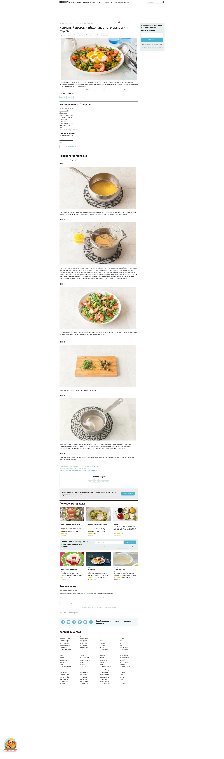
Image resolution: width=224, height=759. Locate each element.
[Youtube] (85, 622)
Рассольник (102, 642)
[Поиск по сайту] (153, 2)
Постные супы (103, 676)
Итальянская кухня (64, 676)
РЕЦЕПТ (89, 567)
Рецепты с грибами (64, 642)
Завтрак (70, 97)
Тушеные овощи (124, 647)
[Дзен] (91, 622)
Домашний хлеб (103, 660)
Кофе (121, 676)
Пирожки (101, 662)
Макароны (122, 664)
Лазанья (122, 660)
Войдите (88, 593)
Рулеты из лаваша (84, 657)
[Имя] (78, 597)
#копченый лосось (92, 470)
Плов (121, 640)
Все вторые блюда (125, 649)
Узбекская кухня (63, 679)
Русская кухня (63, 672)
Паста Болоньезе (124, 657)
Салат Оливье (83, 640)
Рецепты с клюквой (64, 645)
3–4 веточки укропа (65, 117)
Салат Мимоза (83, 645)
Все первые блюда (104, 649)
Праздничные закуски (86, 660)
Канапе (81, 659)
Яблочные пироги (64, 643)
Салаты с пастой (124, 662)
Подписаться (130, 542)
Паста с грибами (124, 659)
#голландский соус (77, 470)
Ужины (61, 664)
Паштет (81, 662)
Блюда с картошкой (64, 640)
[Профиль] (163, 2)
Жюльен (82, 655)
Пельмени (122, 642)
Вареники (122, 643)
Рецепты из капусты (64, 638)
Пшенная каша (84, 679)
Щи (100, 638)
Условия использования (122, 548)
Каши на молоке (84, 681)
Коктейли (122, 672)
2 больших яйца (64, 111)
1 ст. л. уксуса (63, 121)
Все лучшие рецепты (65, 666)
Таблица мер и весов (72, 146)
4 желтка (62, 138)
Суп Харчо (102, 647)
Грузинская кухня (64, 674)
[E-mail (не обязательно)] (118, 597)
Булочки (101, 657)
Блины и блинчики (64, 659)
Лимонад (122, 677)
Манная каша (83, 677)
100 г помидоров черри (66, 115)
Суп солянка (102, 645)
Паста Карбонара (124, 655)
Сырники (61, 657)
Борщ (101, 640)
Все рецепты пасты (125, 666)
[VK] (68, 622)
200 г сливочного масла (66, 136)
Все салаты (82, 649)
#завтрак (61, 470)
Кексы (101, 659)
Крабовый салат (84, 647)
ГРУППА (62, 522)
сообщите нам (94, 466)
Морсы (121, 674)
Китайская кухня (64, 677)
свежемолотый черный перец (68, 130)
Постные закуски (104, 674)
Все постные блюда (104, 683)
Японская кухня (63, 681)
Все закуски (83, 666)
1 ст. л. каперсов (64, 119)
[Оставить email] (109, 542)
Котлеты (122, 638)
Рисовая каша (83, 676)
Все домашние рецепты (65, 649)
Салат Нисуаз (83, 643)
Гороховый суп (103, 643)
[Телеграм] (63, 622)
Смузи (121, 681)
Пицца (61, 655)
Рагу (121, 645)
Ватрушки (102, 655)
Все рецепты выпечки (105, 666)
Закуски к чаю (83, 664)
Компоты (122, 679)
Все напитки (123, 683)
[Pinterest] (80, 622)
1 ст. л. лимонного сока (66, 123)
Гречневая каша (84, 672)
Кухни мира (62, 683)
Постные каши (103, 679)
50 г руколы (63, 113)
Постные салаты (103, 672)
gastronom (123, 22)
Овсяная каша (83, 674)
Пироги (101, 664)
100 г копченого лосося (66, 109)
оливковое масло (64, 125)
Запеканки (62, 662)
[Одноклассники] (74, 622)
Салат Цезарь (83, 642)
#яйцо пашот (68, 470)
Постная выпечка (104, 677)
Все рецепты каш (84, 683)
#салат (85, 470)
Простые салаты (84, 638)
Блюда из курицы (64, 660)
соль (60, 127)
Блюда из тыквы (63, 647)
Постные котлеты (104, 681)
